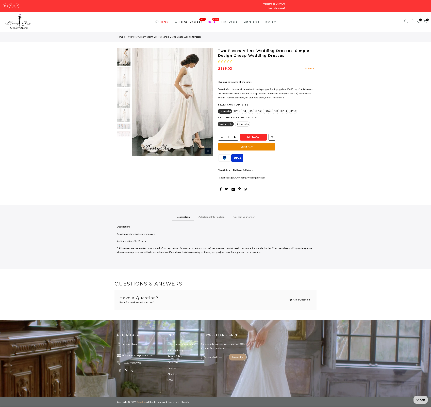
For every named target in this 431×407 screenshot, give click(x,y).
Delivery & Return (243, 170)
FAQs (170, 379)
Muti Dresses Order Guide (181, 344)
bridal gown (230, 177)
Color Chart (174, 362)
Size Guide (224, 170)
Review (270, 21)
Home (164, 21)
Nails (213, 21)
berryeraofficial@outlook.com (137, 355)
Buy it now (247, 146)
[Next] (207, 102)
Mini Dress (230, 21)
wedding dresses (256, 177)
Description (183, 216)
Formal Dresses (192, 21)
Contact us (173, 368)
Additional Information (211, 216)
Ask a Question (301, 299)
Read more (278, 97)
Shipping (222, 81)
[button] (225, 61)
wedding (241, 177)
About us (172, 373)
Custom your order (244, 216)
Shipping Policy (175, 350)
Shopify (185, 401)
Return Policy (175, 356)
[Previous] (138, 102)
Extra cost (251, 21)
